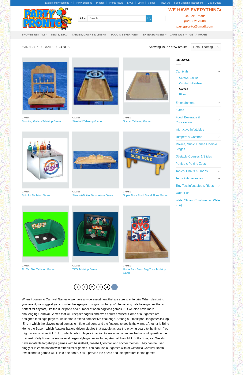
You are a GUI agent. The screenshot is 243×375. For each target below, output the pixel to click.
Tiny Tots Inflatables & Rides (195, 185)
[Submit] (149, 18)
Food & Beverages (124, 34)
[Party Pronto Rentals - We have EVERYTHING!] (47, 18)
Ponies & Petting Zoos (191, 163)
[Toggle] (219, 71)
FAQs (130, 2)
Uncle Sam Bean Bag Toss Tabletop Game (144, 271)
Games (48, 47)
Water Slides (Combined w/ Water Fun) (198, 203)
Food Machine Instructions (189, 2)
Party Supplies (84, 2)
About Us (165, 2)
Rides (182, 94)
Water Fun (182, 193)
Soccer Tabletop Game (137, 121)
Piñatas (100, 2)
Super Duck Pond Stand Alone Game (145, 195)
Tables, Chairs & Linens (89, 34)
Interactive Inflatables (190, 129)
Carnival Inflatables (190, 83)
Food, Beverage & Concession (188, 120)
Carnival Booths (188, 77)
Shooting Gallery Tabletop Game (41, 121)
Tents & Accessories (189, 178)
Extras (180, 110)
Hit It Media (160, 367)
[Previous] (77, 287)
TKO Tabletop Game (84, 269)
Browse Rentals (34, 34)
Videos (151, 2)
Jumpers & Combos (189, 137)
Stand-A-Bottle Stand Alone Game (92, 195)
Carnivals (177, 34)
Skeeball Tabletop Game (87, 121)
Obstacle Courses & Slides (194, 156)
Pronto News (116, 2)
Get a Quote (214, 2)
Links (141, 2)
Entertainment (153, 34)
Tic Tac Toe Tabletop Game (38, 269)
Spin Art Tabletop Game (36, 195)
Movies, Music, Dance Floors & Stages (196, 147)
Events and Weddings (57, 2)
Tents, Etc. (59, 34)
